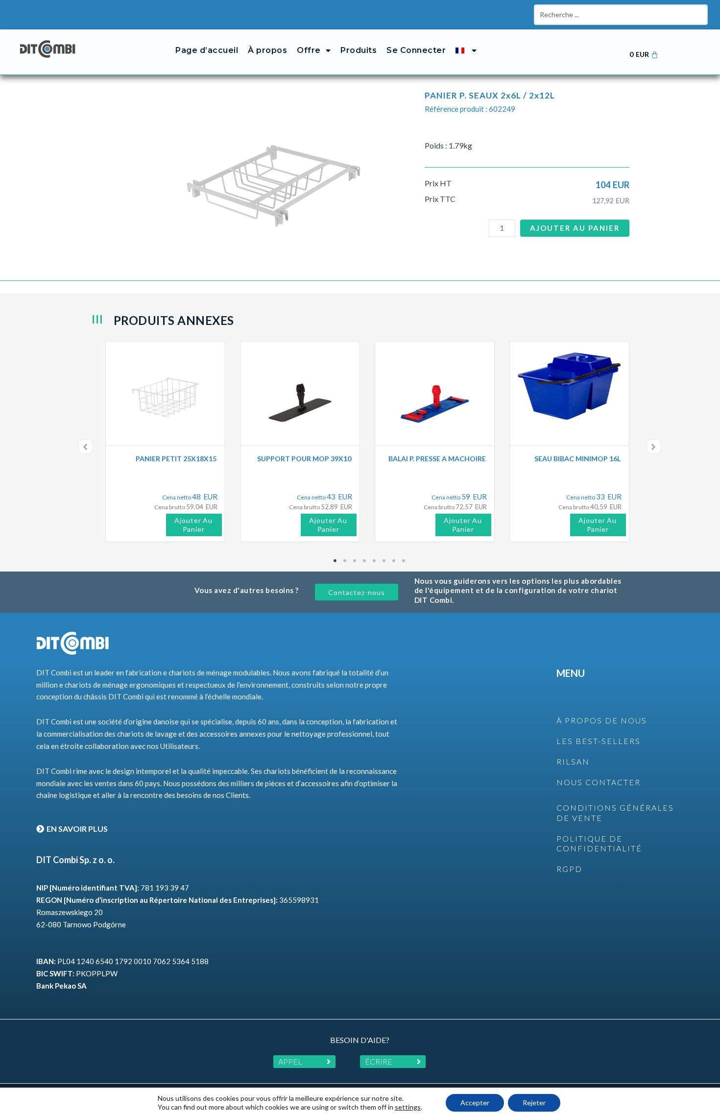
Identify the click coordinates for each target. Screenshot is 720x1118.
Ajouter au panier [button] (193, 524)
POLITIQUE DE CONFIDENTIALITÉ (599, 843)
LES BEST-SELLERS (598, 740)
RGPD (569, 868)
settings (408, 1107)
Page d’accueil (206, 50)
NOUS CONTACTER (598, 782)
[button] (85, 446)
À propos (267, 50)
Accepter (474, 1102)
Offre (309, 50)
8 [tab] (404, 561)
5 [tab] (375, 561)
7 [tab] (394, 561)
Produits (358, 50)
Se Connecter (416, 50)
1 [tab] (335, 561)
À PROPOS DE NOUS (601, 720)
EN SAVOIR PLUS (77, 828)
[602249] (273, 172)
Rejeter (534, 1102)
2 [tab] (345, 561)
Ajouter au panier (575, 228)
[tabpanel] (167, 441)
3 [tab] (355, 561)
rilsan (573, 761)
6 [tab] (384, 561)
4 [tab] (365, 561)
